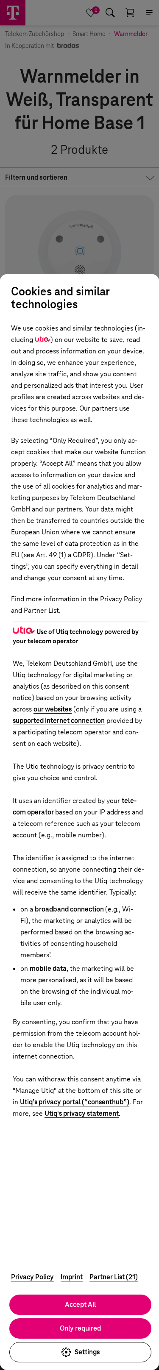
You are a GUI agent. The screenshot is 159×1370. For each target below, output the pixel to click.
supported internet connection (59, 720)
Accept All (80, 1304)
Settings (87, 1352)
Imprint (72, 1277)
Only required (80, 1328)
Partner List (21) (113, 1277)
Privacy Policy (32, 1277)
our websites (52, 709)
